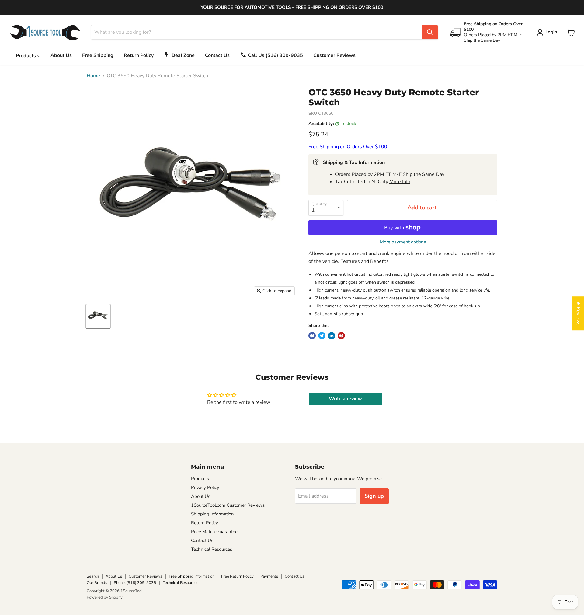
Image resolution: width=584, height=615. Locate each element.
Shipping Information (212, 514)
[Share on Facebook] (312, 335)
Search (93, 576)
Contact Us (202, 540)
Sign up (374, 496)
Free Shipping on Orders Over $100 (347, 146)
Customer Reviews (145, 576)
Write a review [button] (345, 398)
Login (551, 32)
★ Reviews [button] (578, 313)
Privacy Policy (205, 487)
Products (200, 479)
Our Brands (97, 582)
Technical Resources (211, 549)
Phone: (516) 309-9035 (135, 582)
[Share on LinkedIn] (331, 335)
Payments (269, 576)
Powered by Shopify (105, 597)
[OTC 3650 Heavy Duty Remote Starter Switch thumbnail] (98, 316)
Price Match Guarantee (214, 532)
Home (93, 76)
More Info (399, 181)
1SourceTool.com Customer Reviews (228, 505)
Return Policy (204, 523)
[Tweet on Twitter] (321, 335)
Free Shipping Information (191, 576)
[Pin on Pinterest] (341, 335)
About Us (200, 496)
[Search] (430, 32)
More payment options (403, 242)
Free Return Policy (237, 576)
